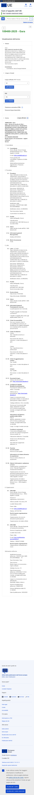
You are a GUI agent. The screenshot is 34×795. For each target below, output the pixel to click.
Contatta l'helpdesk (6, 689)
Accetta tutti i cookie (12, 786)
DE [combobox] (7, 83)
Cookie (3, 707)
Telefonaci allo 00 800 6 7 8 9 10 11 (11, 762)
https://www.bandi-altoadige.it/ (20, 381)
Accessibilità (5, 710)
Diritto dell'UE (5, 728)
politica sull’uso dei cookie (16, 777)
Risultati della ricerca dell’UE (9, 734)
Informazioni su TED (7, 718)
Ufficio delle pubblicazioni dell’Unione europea (14, 675)
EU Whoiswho (5, 737)
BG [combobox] (7, 97)
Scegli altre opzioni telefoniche (9, 765)
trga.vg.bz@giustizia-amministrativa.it (17, 538)
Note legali (4, 704)
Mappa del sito (5, 721)
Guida (3, 686)
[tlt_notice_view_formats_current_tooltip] (27, 118)
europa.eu (14, 755)
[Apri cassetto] (4, 28)
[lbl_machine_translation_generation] (22, 107)
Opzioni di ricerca (28, 22)
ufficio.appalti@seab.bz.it (20, 155)
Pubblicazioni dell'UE (7, 740)
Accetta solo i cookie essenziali (15, 791)
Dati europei (5, 731)
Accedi (25, 6)
